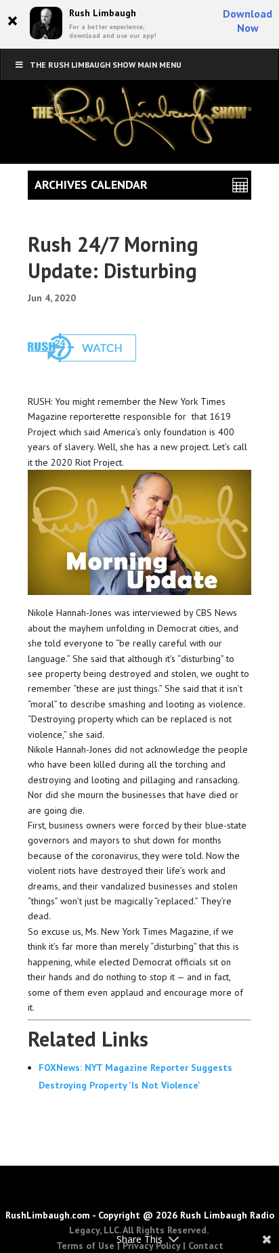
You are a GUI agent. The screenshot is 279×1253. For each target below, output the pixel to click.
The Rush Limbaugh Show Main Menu (105, 65)
